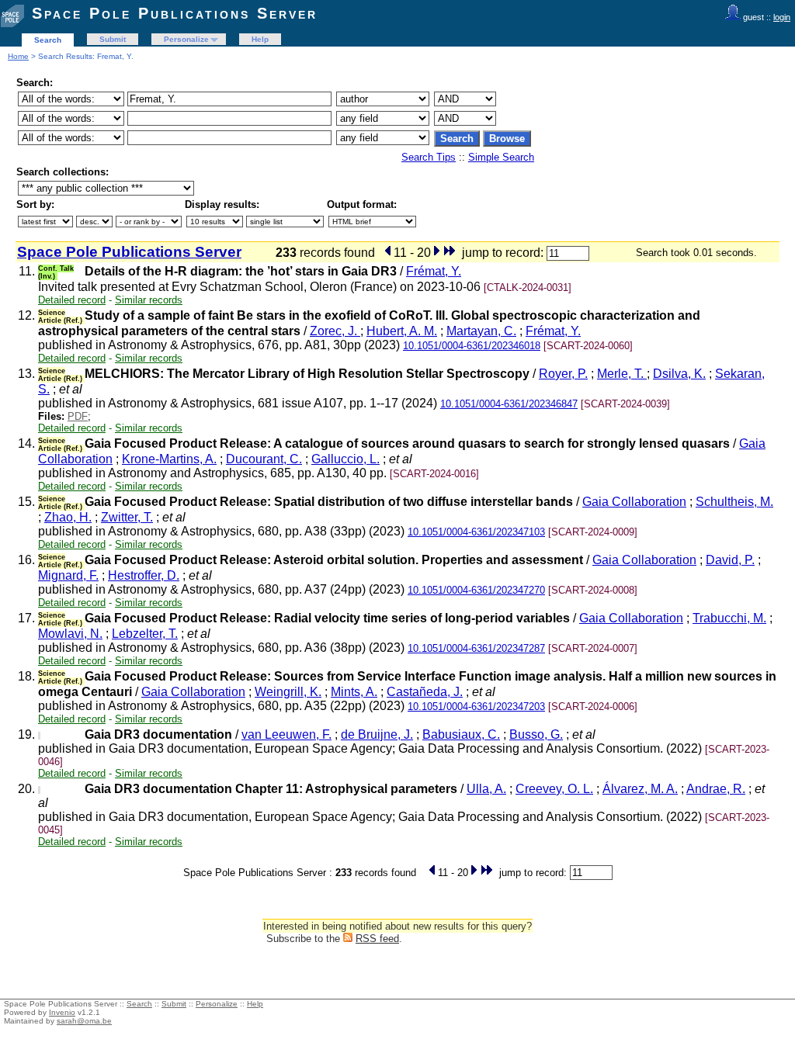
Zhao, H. (68, 517)
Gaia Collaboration (634, 501)
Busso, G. (536, 734)
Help (260, 39)
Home (18, 56)
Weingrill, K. (288, 691)
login (781, 17)
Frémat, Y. (433, 271)
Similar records (148, 300)
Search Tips (428, 157)
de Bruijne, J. (377, 734)
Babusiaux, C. (461, 734)
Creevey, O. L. (554, 788)
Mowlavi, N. (70, 633)
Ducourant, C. (264, 459)
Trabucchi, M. (729, 618)
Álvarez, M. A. (640, 788)
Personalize (186, 39)
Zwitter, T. (127, 517)
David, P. (730, 559)
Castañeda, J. (425, 691)
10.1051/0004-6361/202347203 (476, 706)
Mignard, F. (68, 575)
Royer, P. (563, 373)
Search (47, 40)
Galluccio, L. (345, 459)
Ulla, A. (486, 788)
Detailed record (72, 300)
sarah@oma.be (84, 1021)
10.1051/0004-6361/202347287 (476, 648)
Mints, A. (354, 691)
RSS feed (377, 938)
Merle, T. (622, 373)
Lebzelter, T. (145, 633)
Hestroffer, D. (143, 575)
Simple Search (501, 157)
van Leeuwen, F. (286, 734)
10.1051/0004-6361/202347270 (476, 590)
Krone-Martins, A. (169, 459)
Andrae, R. (715, 788)
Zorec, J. (335, 331)
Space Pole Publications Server (175, 13)
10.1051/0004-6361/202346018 (471, 346)
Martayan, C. (481, 331)
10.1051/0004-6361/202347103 (476, 532)
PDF (78, 416)
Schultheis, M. (734, 501)
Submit (112, 39)
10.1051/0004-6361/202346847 (509, 404)
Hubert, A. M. (401, 331)
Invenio (62, 1012)
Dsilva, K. (679, 373)
